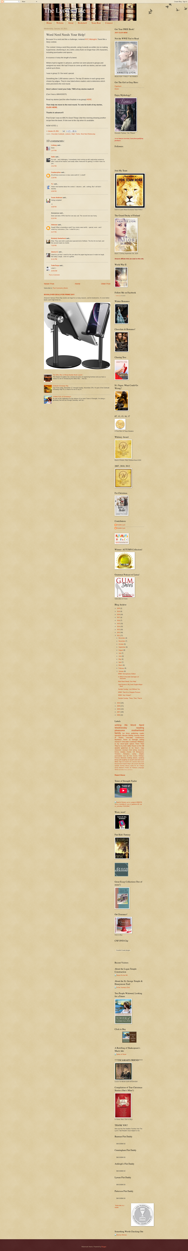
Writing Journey (134, 735)
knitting (130, 758)
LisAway (54, 145)
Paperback (118, 86)
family (118, 733)
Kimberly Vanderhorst (58, 238)
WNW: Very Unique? (124, 695)
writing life (121, 725)
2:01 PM (53, 166)
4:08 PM (53, 191)
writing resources (138, 750)
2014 (118, 626)
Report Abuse (120, 775)
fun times (126, 733)
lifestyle (125, 735)
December (122, 638)
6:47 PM (53, 232)
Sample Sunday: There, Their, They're (130, 698)
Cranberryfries (56, 172)
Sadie (53, 157)
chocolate (129, 737)
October (121, 644)
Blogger (103, 1247)
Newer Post (49, 284)
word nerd (137, 760)
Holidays (141, 756)
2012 (118, 632)
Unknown (54, 225)
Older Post (105, 284)
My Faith (141, 763)
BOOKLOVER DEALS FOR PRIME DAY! (59, 294)
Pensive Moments (121, 758)
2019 (118, 611)
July (120, 653)
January (121, 671)
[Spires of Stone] (120, 1054)
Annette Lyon (118, 295)
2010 (118, 703)
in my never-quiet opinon (124, 744)
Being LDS (118, 760)
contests (68, 134)
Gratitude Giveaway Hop (60, 386)
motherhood (138, 730)
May (120, 659)
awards (117, 748)
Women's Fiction (124, 767)
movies (135, 756)
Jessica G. (54, 252)
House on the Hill (138, 746)
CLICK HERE (51, 107)
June (120, 656)
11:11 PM (54, 259)
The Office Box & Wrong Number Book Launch (67, 375)
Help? (73, 134)
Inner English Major (125, 763)
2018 (118, 614)
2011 (118, 635)
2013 (118, 629)
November (122, 641)
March (121, 665)
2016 (118, 620)
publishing (134, 733)
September (122, 647)
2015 (118, 623)
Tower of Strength (130, 740)
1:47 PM (53, 150)
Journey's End (127, 750)
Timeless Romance (122, 754)
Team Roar (96, 22)
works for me (134, 765)
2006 (118, 715)
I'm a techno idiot (135, 761)
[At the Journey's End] (122, 987)
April (120, 662)
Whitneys (140, 742)
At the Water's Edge (136, 748)
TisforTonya (55, 265)
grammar (124, 748)
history (117, 752)
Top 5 (121, 762)
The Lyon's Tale (65, 10)
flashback (118, 740)
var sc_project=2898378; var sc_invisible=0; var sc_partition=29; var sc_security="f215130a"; (128, 804)
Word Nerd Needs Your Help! (127, 681)
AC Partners (133, 767)
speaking (141, 758)
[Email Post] (63, 131)
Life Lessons (135, 763)
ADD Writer (121, 769)
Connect (109, 22)
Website (60, 22)
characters (118, 750)
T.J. (52, 184)
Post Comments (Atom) (60, 288)
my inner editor (126, 746)
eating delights (138, 754)
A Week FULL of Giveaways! (62, 396)
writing (141, 740)
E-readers (126, 761)
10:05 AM (54, 271)
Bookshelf (82, 22)
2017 (118, 617)
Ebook (117, 89)
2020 (118, 608)
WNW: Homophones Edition (127, 674)
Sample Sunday (120, 765)
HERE (89, 99)
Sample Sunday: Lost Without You (129, 689)
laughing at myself (128, 760)
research (118, 742)
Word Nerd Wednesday (88, 134)
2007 (118, 712)
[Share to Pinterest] (76, 131)
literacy (127, 765)
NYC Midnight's (91, 39)
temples (122, 752)
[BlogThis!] (69, 131)
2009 (118, 706)
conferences (139, 737)
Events (129, 752)
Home (49, 22)
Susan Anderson (56, 197)
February (122, 668)
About (70, 22)
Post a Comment (54, 275)
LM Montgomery (138, 752)
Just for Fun (127, 756)
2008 (118, 709)
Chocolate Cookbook (57, 134)
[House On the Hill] (121, 975)
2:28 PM (53, 178)
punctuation (118, 756)
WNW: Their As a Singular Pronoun (129, 692)
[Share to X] (71, 131)
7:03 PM (53, 245)
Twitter (78, 134)
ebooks (135, 758)
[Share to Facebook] (73, 131)
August (121, 650)
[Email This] (67, 131)
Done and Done (128, 769)
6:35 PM (53, 218)
